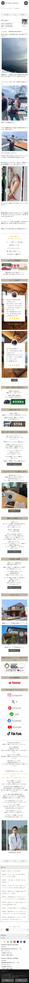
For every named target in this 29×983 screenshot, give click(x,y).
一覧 (14, 14)
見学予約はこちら (15, 650)
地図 (21, 948)
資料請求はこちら (14, 510)
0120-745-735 (7, 951)
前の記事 (6, 14)
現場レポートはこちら (14, 587)
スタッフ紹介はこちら (14, 552)
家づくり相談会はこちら (15, 464)
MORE (15, 380)
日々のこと (3, 28)
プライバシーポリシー (15, 975)
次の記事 (22, 14)
